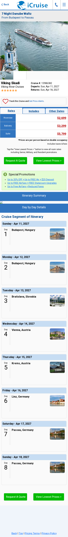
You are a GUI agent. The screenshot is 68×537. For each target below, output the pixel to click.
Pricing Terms (32, 533)
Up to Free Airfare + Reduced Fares (25, 186)
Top (21, 533)
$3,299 (61, 126)
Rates (11, 110)
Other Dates (56, 111)
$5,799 (61, 133)
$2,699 (61, 118)
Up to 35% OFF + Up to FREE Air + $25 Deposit (30, 179)
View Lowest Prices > (48, 160)
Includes (34, 111)
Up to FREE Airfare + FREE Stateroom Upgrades (32, 183)
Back (14, 533)
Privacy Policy (49, 533)
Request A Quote (15, 160)
